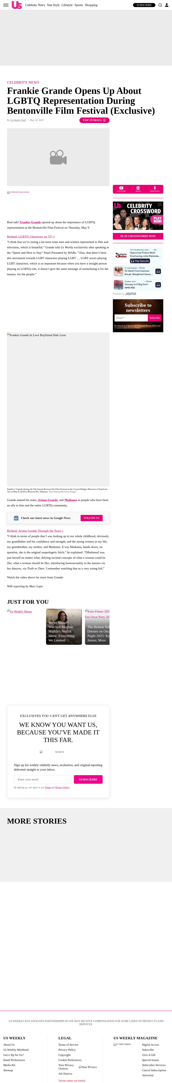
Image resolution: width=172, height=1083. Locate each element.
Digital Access (150, 1044)
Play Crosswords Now (138, 236)
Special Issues (150, 1060)
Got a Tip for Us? (13, 1055)
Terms (48, 787)
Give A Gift (149, 1055)
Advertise (148, 1075)
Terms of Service (68, 1044)
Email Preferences (14, 1060)
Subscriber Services (154, 1065)
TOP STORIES (92, 120)
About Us (9, 1044)
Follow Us (91, 518)
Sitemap (8, 1070)
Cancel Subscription (154, 1070)
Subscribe (144, 5)
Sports (79, 5)
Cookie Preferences (70, 1060)
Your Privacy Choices (66, 1066)
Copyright (64, 1055)
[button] (160, 5)
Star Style (53, 5)
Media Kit (9, 1065)
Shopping (91, 5)
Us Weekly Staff (18, 120)
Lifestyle (67, 5)
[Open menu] (5, 5)
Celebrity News (35, 5)
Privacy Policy (62, 787)
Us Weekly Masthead (16, 1049)
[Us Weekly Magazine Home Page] (17, 5)
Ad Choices (65, 1073)
